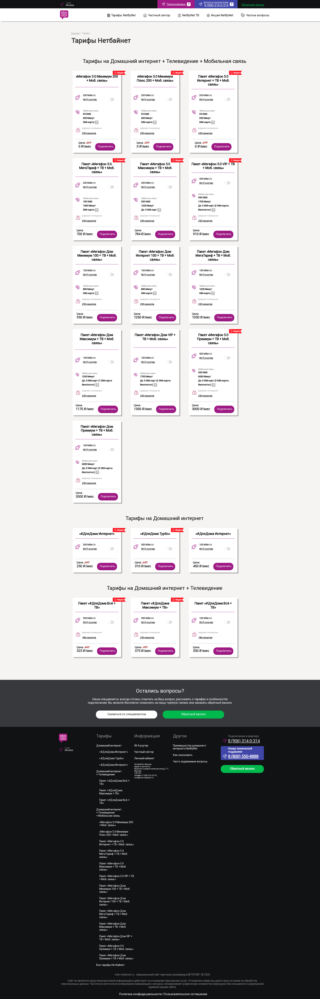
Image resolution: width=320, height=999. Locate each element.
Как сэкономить (183, 755)
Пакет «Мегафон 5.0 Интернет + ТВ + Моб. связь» (213, 80)
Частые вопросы (257, 15)
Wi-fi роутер (141, 745)
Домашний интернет (109, 745)
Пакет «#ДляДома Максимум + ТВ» (155, 605)
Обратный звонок (252, 4)
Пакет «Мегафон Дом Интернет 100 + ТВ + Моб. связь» (155, 255)
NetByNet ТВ (190, 15)
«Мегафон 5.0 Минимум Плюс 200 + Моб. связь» (155, 78)
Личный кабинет (144, 758)
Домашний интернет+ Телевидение (109, 773)
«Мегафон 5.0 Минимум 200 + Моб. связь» (97, 78)
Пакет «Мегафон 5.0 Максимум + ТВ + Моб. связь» (155, 168)
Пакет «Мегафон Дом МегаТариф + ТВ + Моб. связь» (213, 255)
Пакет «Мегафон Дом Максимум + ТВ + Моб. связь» (97, 339)
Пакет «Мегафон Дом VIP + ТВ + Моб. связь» (155, 337)
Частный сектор (159, 15)
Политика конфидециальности (140, 994)
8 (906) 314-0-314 (244, 741)
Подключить (105, 146)
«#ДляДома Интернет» (96, 534)
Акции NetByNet (222, 15)
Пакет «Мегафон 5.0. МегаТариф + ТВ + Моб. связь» (96, 168)
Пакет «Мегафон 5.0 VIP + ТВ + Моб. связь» (213, 166)
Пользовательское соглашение (185, 994)
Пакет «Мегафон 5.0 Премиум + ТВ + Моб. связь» (213, 339)
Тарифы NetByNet (123, 15)
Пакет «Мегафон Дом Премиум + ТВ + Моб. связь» (97, 430)
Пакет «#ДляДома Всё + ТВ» (97, 605)
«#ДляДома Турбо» (155, 534)
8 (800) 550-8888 (243, 756)
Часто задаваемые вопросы (190, 761)
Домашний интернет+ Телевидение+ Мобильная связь (109, 812)
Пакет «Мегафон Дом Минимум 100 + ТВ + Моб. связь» (96, 255)
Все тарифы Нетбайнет (110, 964)
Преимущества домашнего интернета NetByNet (189, 747)
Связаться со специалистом (126, 714)
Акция (120, 72)
